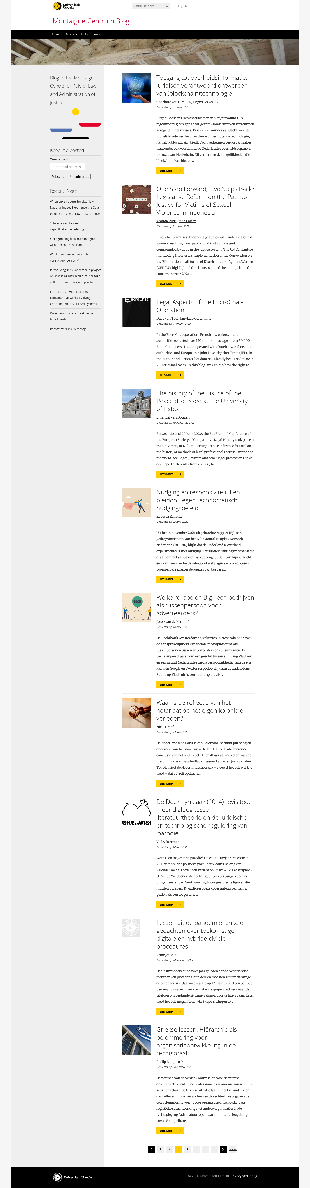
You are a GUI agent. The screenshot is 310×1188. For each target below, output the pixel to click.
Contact (97, 34)
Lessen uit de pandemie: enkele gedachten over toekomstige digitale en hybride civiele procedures (199, 934)
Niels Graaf (165, 727)
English (182, 6)
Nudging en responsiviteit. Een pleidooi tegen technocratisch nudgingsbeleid (198, 500)
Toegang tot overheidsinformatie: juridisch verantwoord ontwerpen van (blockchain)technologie (202, 85)
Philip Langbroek (169, 1062)
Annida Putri (166, 221)
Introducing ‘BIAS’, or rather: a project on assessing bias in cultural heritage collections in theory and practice (75, 276)
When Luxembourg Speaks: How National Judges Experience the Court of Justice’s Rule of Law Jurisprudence (75, 207)
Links (84, 34)
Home (56, 34)
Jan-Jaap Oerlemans (195, 318)
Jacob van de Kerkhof (172, 622)
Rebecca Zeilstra (169, 516)
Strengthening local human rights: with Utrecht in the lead (73, 242)
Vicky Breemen (168, 842)
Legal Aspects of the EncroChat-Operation (199, 306)
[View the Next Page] (223, 1150)
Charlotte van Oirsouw (173, 102)
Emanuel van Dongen (173, 417)
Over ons (71, 34)
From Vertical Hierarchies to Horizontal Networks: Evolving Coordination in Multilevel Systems (73, 298)
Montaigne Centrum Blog (91, 20)
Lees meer (166, 170)
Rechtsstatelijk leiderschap (68, 329)
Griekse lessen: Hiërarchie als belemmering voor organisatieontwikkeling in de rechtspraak (196, 1041)
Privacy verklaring (244, 1176)
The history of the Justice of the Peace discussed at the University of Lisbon (202, 401)
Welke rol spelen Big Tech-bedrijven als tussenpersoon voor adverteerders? (205, 605)
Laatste (233, 1149)
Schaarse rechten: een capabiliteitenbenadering (67, 226)
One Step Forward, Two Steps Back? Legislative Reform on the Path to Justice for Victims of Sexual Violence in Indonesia (205, 201)
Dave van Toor (167, 318)
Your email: (59, 159)
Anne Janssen (166, 955)
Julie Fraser (187, 221)
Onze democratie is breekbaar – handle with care (71, 316)
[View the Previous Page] (151, 1150)
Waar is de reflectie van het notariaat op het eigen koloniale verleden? (199, 710)
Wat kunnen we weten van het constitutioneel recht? (70, 257)
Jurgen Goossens (205, 102)
